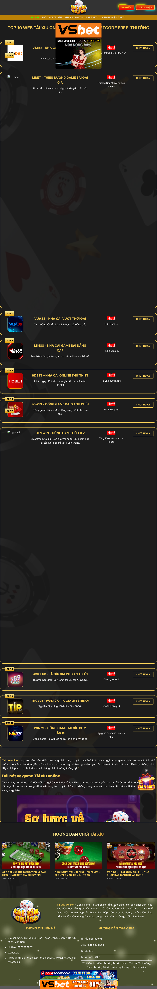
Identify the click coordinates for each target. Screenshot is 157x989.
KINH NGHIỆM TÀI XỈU (114, 17)
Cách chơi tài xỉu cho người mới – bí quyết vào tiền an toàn (77, 873)
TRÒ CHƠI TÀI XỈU (52, 17)
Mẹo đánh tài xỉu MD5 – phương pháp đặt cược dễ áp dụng (128, 873)
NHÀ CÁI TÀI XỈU (74, 17)
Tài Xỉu (35, 17)
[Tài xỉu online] (78, 7)
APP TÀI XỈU (92, 17)
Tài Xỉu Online (65, 904)
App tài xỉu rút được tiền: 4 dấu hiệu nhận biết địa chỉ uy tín (24, 873)
